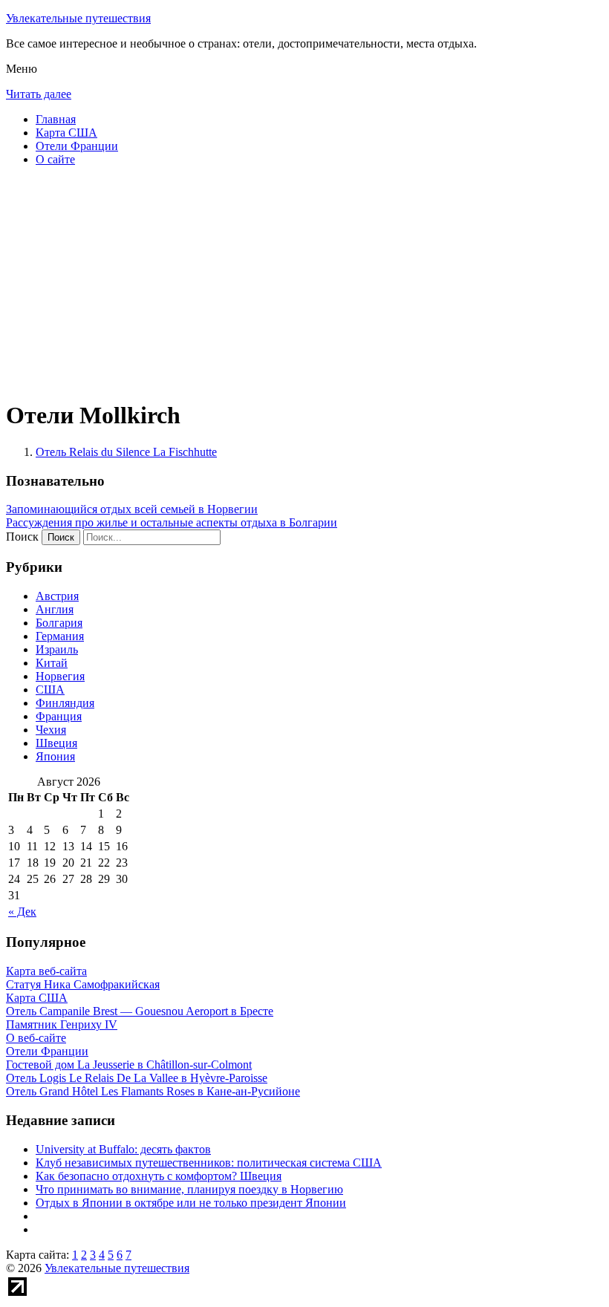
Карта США (66, 132)
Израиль (57, 649)
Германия (60, 636)
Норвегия (60, 676)
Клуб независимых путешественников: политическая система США (209, 1162)
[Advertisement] (304, 282)
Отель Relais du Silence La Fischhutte (126, 452)
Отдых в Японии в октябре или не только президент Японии (191, 1202)
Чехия (51, 729)
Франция (59, 716)
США (50, 689)
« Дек (22, 911)
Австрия (57, 596)
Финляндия (65, 703)
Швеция (56, 743)
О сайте (55, 159)
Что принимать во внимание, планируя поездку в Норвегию (189, 1189)
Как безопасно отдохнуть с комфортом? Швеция (158, 1176)
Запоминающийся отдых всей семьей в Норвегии (132, 509)
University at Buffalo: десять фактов (123, 1149)
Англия (55, 609)
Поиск (22, 536)
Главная (56, 119)
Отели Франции (77, 146)
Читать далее (38, 94)
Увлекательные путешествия (78, 18)
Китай (52, 662)
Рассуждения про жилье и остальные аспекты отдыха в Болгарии (171, 522)
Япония (55, 756)
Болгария (59, 622)
